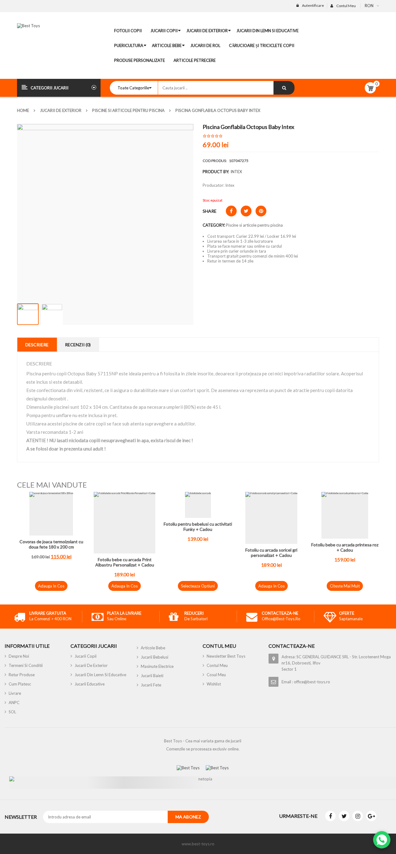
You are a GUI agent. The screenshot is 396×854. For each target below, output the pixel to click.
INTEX (236, 171)
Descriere (37, 344)
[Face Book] (330, 816)
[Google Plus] (371, 816)
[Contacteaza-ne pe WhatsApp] (381, 839)
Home (23, 110)
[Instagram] (357, 816)
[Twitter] (344, 816)
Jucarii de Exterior (60, 110)
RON (369, 5)
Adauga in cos (51, 585)
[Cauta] (284, 88)
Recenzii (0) (78, 344)
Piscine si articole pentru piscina (128, 110)
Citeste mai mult (345, 585)
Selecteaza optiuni (198, 585)
